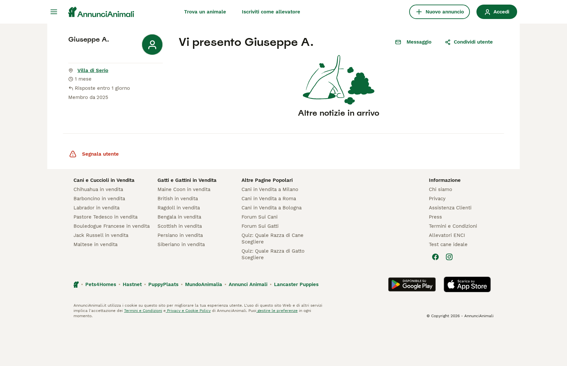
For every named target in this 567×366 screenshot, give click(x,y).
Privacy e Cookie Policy (188, 310)
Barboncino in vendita (99, 199)
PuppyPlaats (163, 284)
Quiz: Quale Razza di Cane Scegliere (273, 238)
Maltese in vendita (95, 244)
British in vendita (178, 199)
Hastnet (132, 284)
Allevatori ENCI (447, 235)
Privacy (437, 199)
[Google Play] (412, 284)
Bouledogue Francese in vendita (112, 226)
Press (435, 217)
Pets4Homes (100, 284)
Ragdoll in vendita (179, 208)
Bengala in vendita (179, 217)
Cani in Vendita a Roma (269, 199)
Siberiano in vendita (181, 244)
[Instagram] (449, 256)
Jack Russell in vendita (101, 235)
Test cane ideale (448, 244)
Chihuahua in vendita (98, 189)
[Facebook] (435, 256)
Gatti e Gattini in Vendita (187, 180)
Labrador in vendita (96, 208)
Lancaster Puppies (296, 284)
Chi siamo (440, 189)
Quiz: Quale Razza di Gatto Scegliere (273, 254)
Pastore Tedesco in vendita (105, 217)
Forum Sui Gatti (260, 226)
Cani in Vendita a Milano (270, 189)
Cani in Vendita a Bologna (272, 208)
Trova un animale (205, 12)
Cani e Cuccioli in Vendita (104, 180)
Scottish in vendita (180, 226)
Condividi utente (473, 42)
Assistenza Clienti (450, 208)
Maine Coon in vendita (184, 189)
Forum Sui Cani (260, 217)
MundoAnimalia (203, 284)
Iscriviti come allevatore (271, 12)
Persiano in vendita (180, 235)
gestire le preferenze (277, 310)
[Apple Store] (467, 284)
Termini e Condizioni (453, 226)
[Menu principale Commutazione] (53, 11)
